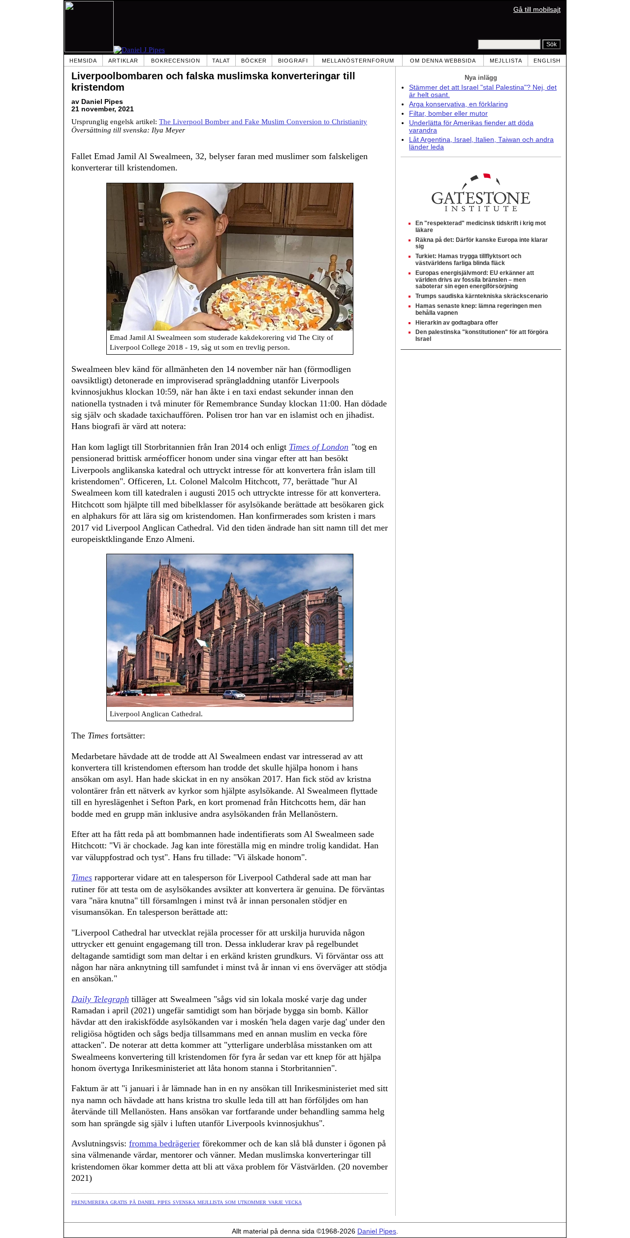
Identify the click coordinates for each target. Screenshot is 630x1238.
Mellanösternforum (358, 61)
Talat (221, 61)
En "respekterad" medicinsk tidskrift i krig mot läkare (480, 227)
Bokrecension (175, 61)
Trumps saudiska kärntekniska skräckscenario (481, 296)
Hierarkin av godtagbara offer (456, 322)
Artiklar (123, 61)
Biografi (293, 61)
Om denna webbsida (443, 61)
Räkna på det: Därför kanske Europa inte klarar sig (481, 243)
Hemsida (83, 61)
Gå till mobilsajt (537, 9)
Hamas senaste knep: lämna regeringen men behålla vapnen (478, 309)
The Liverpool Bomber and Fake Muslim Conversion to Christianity (263, 122)
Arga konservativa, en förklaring (458, 104)
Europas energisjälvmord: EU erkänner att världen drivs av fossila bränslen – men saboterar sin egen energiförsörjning (474, 279)
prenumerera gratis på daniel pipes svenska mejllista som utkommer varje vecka (186, 1201)
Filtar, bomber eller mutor (448, 113)
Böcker (254, 61)
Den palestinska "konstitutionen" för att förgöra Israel (481, 335)
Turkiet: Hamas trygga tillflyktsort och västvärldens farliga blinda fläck (468, 260)
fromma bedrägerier (164, 1143)
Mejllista (506, 61)
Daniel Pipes (376, 1231)
